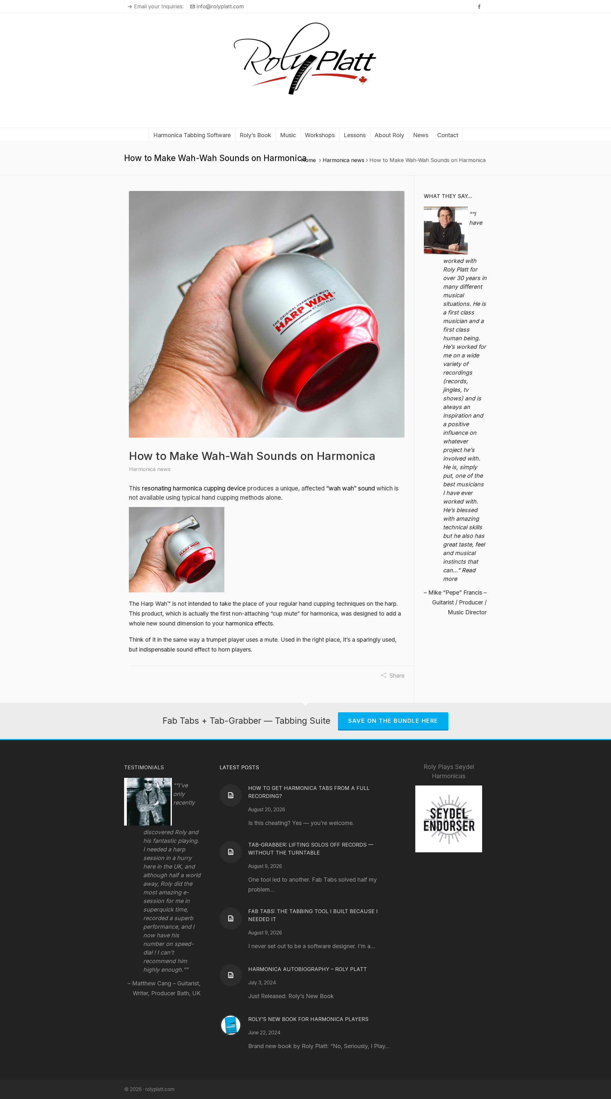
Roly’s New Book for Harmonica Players (308, 1019)
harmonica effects (249, 623)
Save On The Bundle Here (393, 720)
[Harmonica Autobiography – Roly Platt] (231, 975)
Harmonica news (343, 160)
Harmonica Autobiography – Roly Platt (307, 969)
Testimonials (144, 767)
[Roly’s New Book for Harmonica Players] (231, 1025)
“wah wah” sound (350, 488)
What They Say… (448, 196)
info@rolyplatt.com (220, 6)
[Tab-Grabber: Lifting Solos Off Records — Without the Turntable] (231, 852)
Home (308, 160)
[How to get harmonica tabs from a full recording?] (231, 795)
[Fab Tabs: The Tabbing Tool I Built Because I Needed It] (231, 918)
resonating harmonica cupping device (194, 488)
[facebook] (480, 6)
